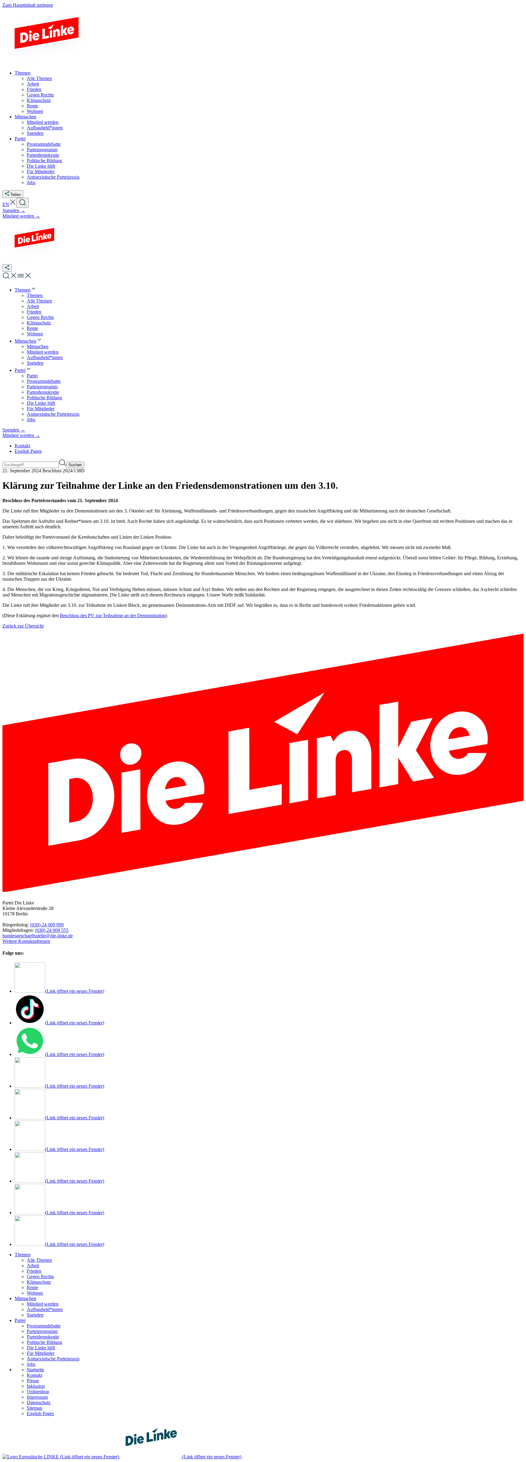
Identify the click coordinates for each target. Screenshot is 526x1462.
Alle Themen (39, 1260)
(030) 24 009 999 (47, 924)
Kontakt (22, 445)
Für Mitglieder (40, 1353)
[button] (12, 204)
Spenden (35, 1314)
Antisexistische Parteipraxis (53, 1358)
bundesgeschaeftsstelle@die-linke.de (37, 935)
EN (5, 204)
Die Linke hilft (41, 1347)
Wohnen (35, 1293)
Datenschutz (39, 1402)
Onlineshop (38, 1391)
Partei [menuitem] (20, 138)
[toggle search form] (22, 203)
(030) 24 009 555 (51, 930)
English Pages (28, 451)
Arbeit (33, 1265)
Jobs (31, 1364)
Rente (32, 1287)
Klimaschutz (39, 1282)
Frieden (34, 1271)
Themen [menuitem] (22, 72)
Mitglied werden (42, 1303)
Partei (20, 1320)
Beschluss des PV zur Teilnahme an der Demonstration (113, 615)
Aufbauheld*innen (45, 1309)
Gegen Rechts (40, 1276)
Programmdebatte (44, 1325)
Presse (33, 1380)
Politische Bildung (44, 1342)
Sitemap (34, 1408)
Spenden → (13, 210)
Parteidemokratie (43, 1336)
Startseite (35, 1369)
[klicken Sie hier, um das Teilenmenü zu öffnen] (7, 268)
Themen (22, 1254)
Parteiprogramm (42, 1331)
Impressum (37, 1397)
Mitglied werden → (21, 216)
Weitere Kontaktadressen (26, 941)
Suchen (75, 465)
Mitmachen (25, 1298)
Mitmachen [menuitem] (25, 116)
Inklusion (36, 1386)
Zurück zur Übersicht (23, 625)
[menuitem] (26, 289)
